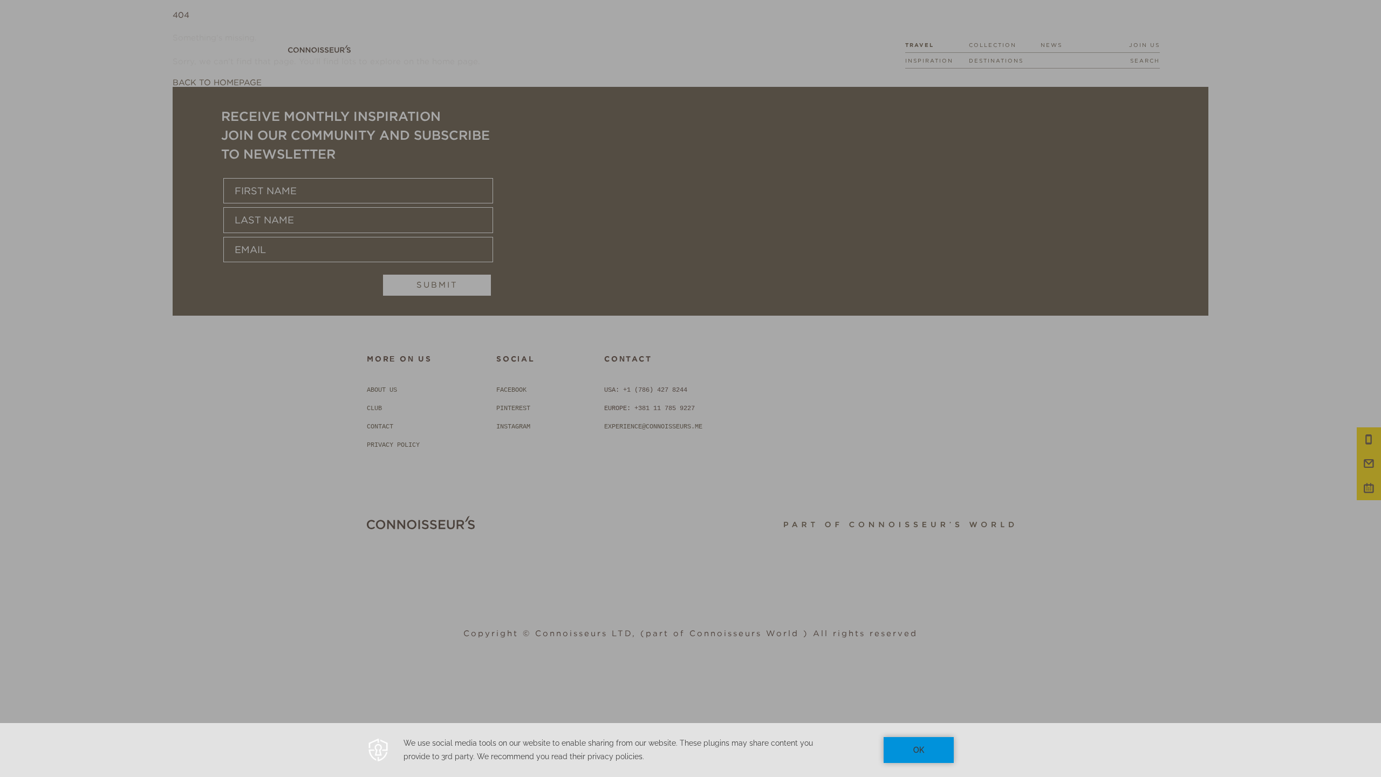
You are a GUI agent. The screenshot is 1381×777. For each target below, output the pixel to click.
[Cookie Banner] (690, 750)
